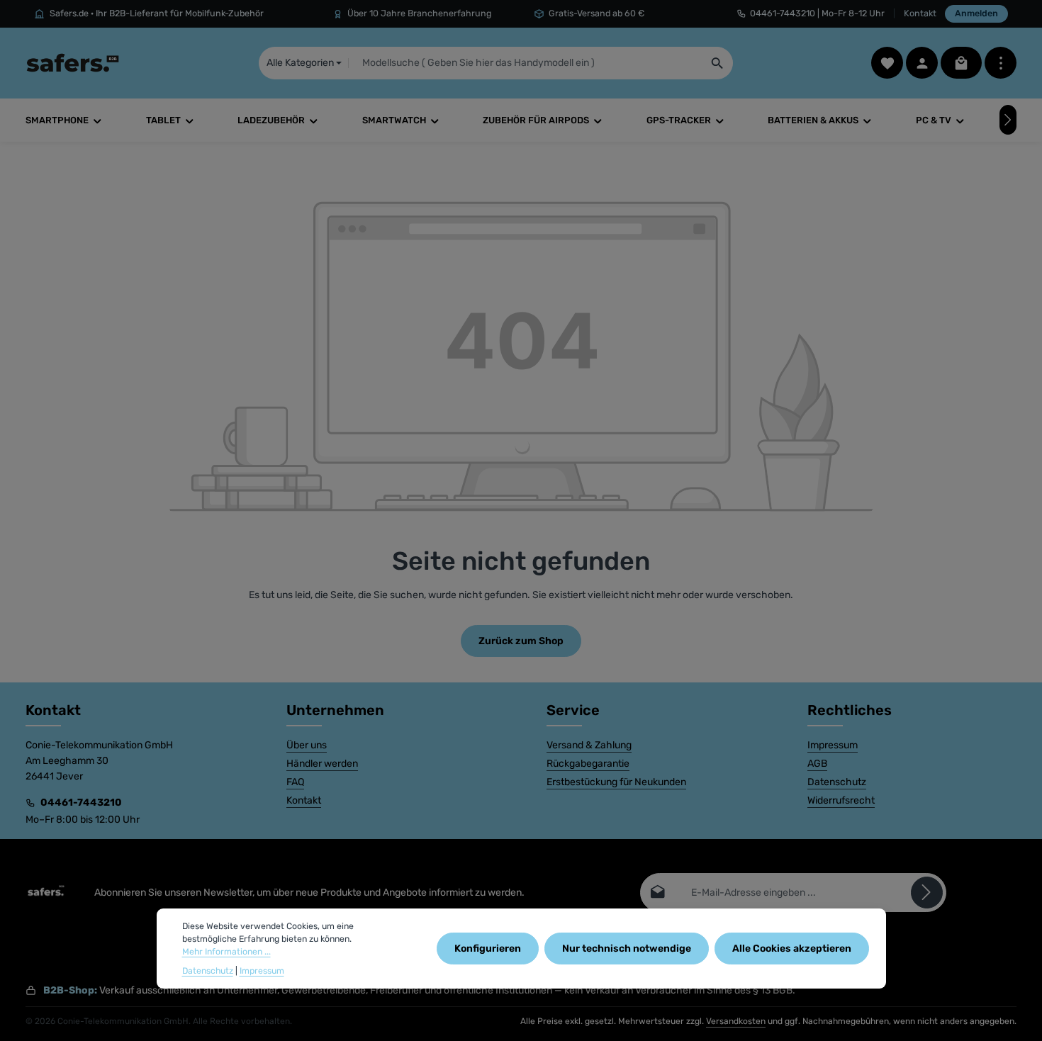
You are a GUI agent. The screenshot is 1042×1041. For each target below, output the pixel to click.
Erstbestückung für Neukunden (616, 782)
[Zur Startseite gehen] (73, 63)
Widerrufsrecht (841, 800)
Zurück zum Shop (521, 641)
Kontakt (920, 13)
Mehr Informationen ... (226, 952)
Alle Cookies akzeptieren (791, 948)
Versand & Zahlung (589, 745)
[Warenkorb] (961, 63)
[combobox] (525, 63)
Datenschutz (836, 782)
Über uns (306, 745)
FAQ (295, 782)
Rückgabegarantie (588, 764)
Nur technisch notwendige (626, 948)
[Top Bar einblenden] (1000, 63)
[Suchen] (717, 63)
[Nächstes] (1007, 120)
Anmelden (976, 13)
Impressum (832, 745)
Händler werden (322, 764)
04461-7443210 (81, 803)
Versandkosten (736, 1021)
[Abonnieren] (927, 892)
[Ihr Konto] (922, 63)
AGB (817, 764)
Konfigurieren (487, 948)
